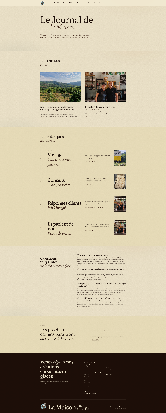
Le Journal (108, 376)
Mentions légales (120, 408)
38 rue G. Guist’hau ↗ (119, 2)
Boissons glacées (109, 369)
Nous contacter (109, 379)
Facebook (123, 406)
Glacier (107, 367)
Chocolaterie (109, 365)
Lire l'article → (90, 161)
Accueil (107, 362)
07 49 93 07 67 (87, 391)
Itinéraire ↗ (88, 370)
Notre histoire (109, 374)
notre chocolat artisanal (110, 338)
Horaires (95, 370)
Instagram (115, 406)
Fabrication (108, 372)
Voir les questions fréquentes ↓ (95, 207)
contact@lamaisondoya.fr (90, 393)
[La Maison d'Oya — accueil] (42, 3)
